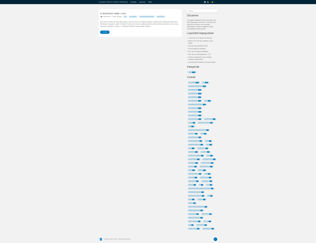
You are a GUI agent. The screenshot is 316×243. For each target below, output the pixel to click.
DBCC (209, 155)
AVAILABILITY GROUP (205, 122)
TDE (190, 225)
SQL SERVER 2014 (194, 97)
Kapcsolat (142, 2)
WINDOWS (192, 177)
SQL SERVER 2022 (194, 111)
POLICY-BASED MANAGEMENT (197, 206)
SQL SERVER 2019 (194, 108)
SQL (125, 16)
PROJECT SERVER (206, 162)
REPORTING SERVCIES (195, 217)
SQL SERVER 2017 (194, 100)
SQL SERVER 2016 (194, 93)
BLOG (191, 72)
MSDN (191, 199)
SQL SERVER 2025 (194, 115)
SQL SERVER (193, 82)
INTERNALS (192, 133)
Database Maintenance (147, 16)
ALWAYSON (193, 152)
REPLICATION (206, 214)
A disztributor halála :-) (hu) (113, 14)
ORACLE (192, 203)
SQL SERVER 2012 (194, 89)
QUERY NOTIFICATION (195, 210)
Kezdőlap (133, 2)
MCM (203, 133)
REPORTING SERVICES (195, 144)
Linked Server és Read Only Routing (200, 38)
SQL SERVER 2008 (194, 119)
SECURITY (192, 166)
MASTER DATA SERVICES (196, 195)
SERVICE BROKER (194, 221)
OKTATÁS (201, 199)
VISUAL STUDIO (193, 228)
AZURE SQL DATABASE (195, 155)
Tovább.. (104, 32)
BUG (191, 126)
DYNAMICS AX (206, 181)
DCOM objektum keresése (196, 48)
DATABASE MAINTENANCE (197, 86)
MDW (191, 148)
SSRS (209, 144)
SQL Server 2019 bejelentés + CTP (199, 54)
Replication (160, 16)
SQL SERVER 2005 (194, 137)
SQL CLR (207, 221)
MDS (209, 195)
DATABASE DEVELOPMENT (197, 104)
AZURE (191, 122)
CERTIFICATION (205, 177)
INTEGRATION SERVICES (196, 192)
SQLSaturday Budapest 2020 (198, 46)
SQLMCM (201, 170)
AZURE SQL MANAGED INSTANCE (198, 130)
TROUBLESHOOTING (195, 141)
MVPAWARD (193, 162)
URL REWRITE (201, 225)
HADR (208, 141)
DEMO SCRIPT (193, 181)
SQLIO (191, 170)
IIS (200, 184)
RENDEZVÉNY (193, 214)
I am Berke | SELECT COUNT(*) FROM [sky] (113, 2)
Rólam (150, 2)
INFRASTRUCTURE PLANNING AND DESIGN (200, 188)
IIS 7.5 (209, 184)
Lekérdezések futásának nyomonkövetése (202, 62)
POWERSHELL (202, 148)
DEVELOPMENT (193, 159)
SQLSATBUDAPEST (194, 173)
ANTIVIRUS (205, 152)
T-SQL (207, 100)
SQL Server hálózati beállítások (198, 51)
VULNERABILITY (208, 228)
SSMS (207, 173)
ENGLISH (192, 184)
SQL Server (133, 16)
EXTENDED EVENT (208, 159)
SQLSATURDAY (209, 119)
